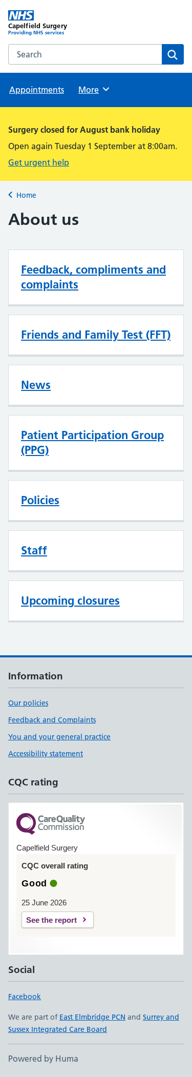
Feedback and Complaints (52, 719)
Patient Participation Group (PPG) (92, 442)
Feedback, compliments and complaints (93, 277)
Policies (40, 500)
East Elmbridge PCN (92, 1017)
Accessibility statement (45, 753)
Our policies (28, 703)
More (93, 90)
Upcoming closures (70, 600)
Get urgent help (38, 162)
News (36, 385)
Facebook (24, 996)
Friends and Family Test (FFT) (95, 334)
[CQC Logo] (50, 824)
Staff (34, 550)
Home (26, 195)
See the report (51, 920)
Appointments (36, 90)
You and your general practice (59, 736)
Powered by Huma (43, 1058)
